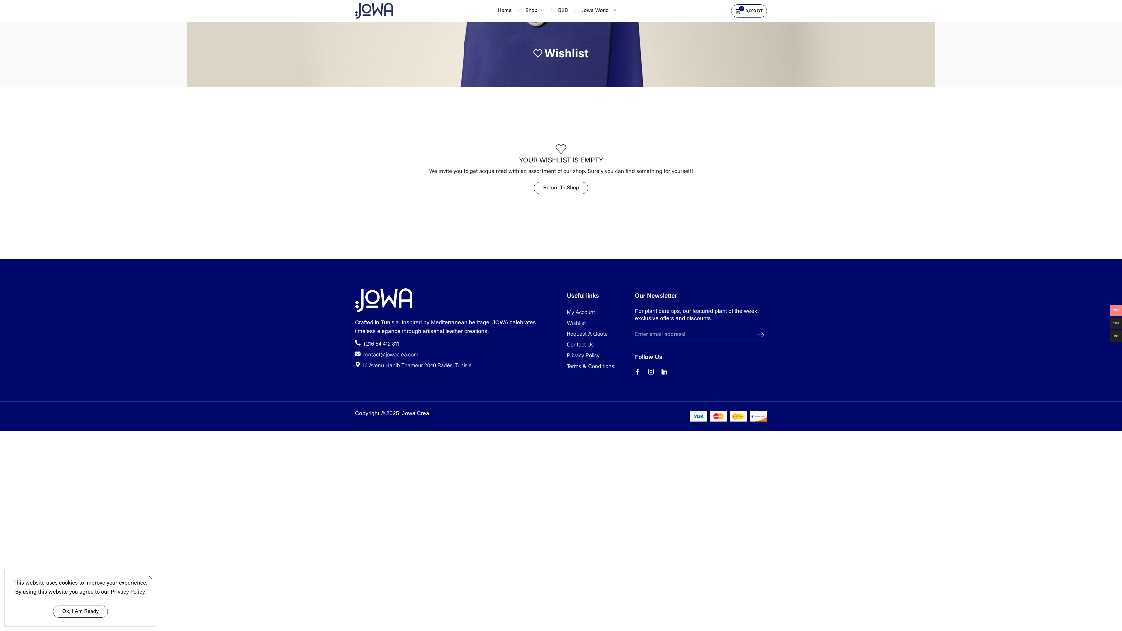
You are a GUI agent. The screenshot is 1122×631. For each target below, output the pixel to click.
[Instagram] (651, 372)
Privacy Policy (128, 592)
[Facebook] (637, 372)
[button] (622, 9)
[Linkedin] (664, 372)
